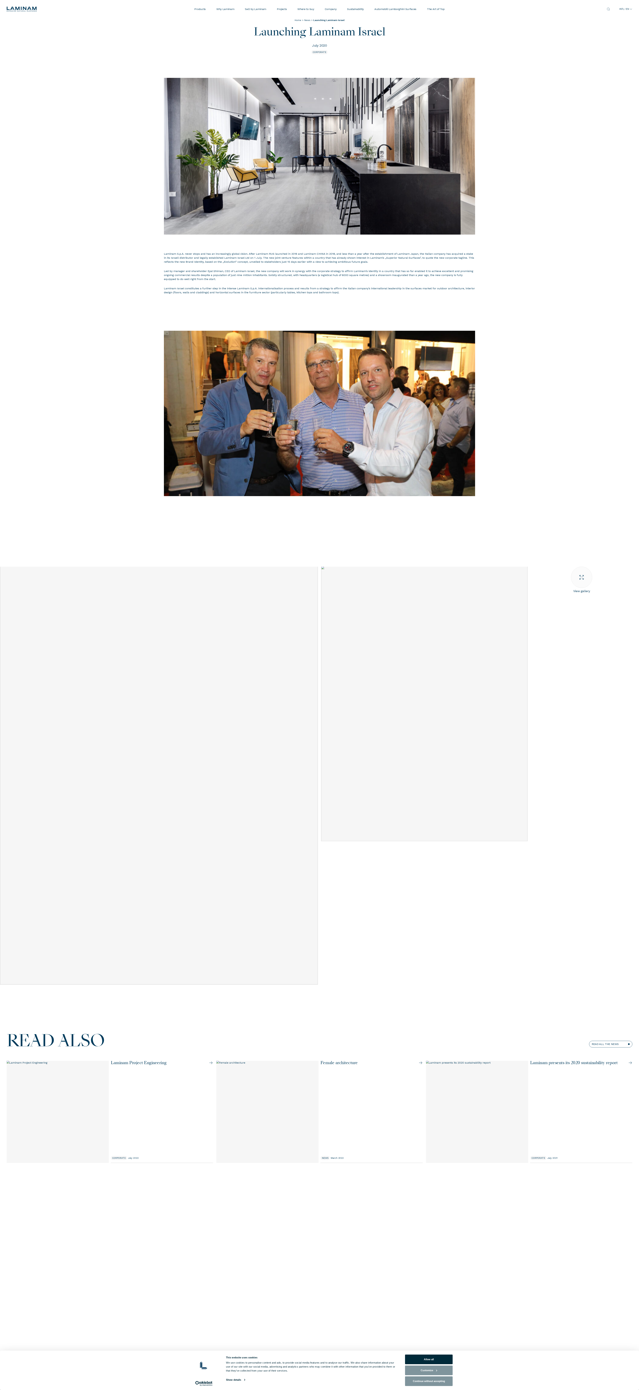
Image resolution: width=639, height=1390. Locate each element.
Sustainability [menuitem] (355, 9)
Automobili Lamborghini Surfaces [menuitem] (395, 9)
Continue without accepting (429, 1381)
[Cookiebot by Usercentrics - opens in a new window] (203, 1383)
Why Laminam (225, 9)
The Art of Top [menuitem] (436, 9)
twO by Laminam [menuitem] (255, 9)
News (307, 20)
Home (298, 20)
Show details (233, 1379)
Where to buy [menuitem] (305, 9)
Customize (427, 1370)
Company (331, 9)
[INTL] (63, 9)
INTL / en (624, 9)
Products (200, 9)
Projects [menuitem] (282, 9)
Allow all (429, 1359)
